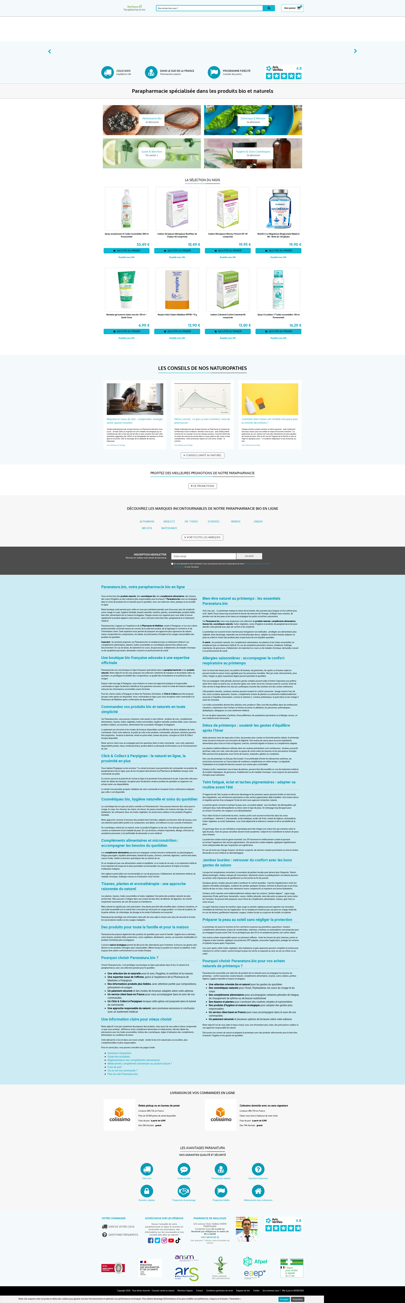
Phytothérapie (162, 14)
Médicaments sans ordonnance (258, 1200)
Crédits (256, 1290)
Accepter (284, 1299)
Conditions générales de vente (219, 1290)
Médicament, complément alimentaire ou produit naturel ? (140, 1063)
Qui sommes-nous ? (271, 1290)
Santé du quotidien (145, 14)
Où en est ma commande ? (122, 1070)
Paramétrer (298, 1299)
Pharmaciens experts (221, 1178)
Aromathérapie (128, 14)
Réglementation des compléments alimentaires (134, 1060)
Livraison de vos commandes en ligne (202, 1093)
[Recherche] (269, 8)
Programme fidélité (221, 1200)
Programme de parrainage (184, 1200)
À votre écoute (184, 1178)
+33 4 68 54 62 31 (210, 1237)
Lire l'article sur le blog (116, 445)
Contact (199, 1290)
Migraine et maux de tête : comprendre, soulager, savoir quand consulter (135, 421)
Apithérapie (179, 14)
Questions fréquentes (119, 1053)
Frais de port (115, 1067)
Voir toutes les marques (204, 537)
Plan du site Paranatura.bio (123, 1074)
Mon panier (290, 8)
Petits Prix (295, 14)
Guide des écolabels (119, 1056)
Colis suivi (146, 1178)
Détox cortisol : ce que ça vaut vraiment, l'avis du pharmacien (202, 421)
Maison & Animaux (263, 14)
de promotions (203, 486)
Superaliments (245, 14)
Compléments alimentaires (110, 14)
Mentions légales (185, 1290)
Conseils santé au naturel (204, 455)
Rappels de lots (243, 1290)
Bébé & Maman (195, 14)
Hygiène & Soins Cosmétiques (228, 14)
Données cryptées (147, 1200)
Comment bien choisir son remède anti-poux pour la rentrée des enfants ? (270, 421)
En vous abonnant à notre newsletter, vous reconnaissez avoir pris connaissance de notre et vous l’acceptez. (222, 565)
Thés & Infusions (212, 14)
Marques (279, 14)
